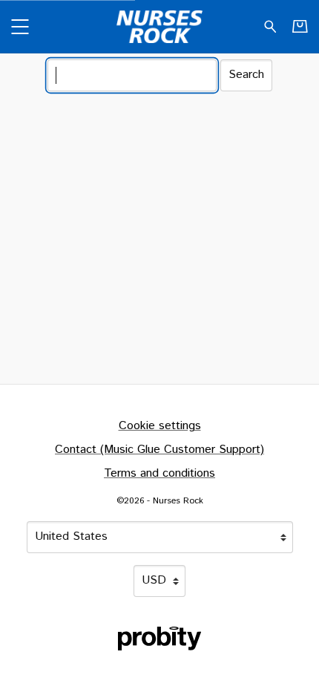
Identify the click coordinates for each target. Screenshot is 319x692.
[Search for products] (270, 26)
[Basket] (300, 26)
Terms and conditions (159, 473)
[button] (19, 26)
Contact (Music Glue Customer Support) (159, 449)
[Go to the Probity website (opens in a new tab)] (159, 638)
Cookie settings (160, 425)
